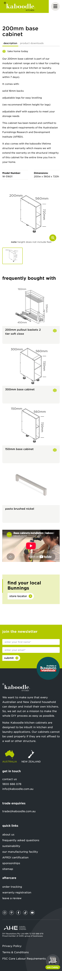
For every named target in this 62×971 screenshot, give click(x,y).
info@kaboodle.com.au (17, 788)
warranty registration (16, 892)
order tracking (12, 886)
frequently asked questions (20, 840)
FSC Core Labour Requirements (24, 958)
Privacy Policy (11, 945)
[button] (12, 256)
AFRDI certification (15, 857)
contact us (9, 779)
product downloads (32, 43)
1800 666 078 (11, 784)
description (10, 43)
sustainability (11, 845)
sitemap (7, 868)
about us (8, 834)
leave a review (11, 898)
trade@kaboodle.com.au (19, 811)
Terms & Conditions (15, 952)
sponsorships (11, 863)
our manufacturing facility (20, 851)
